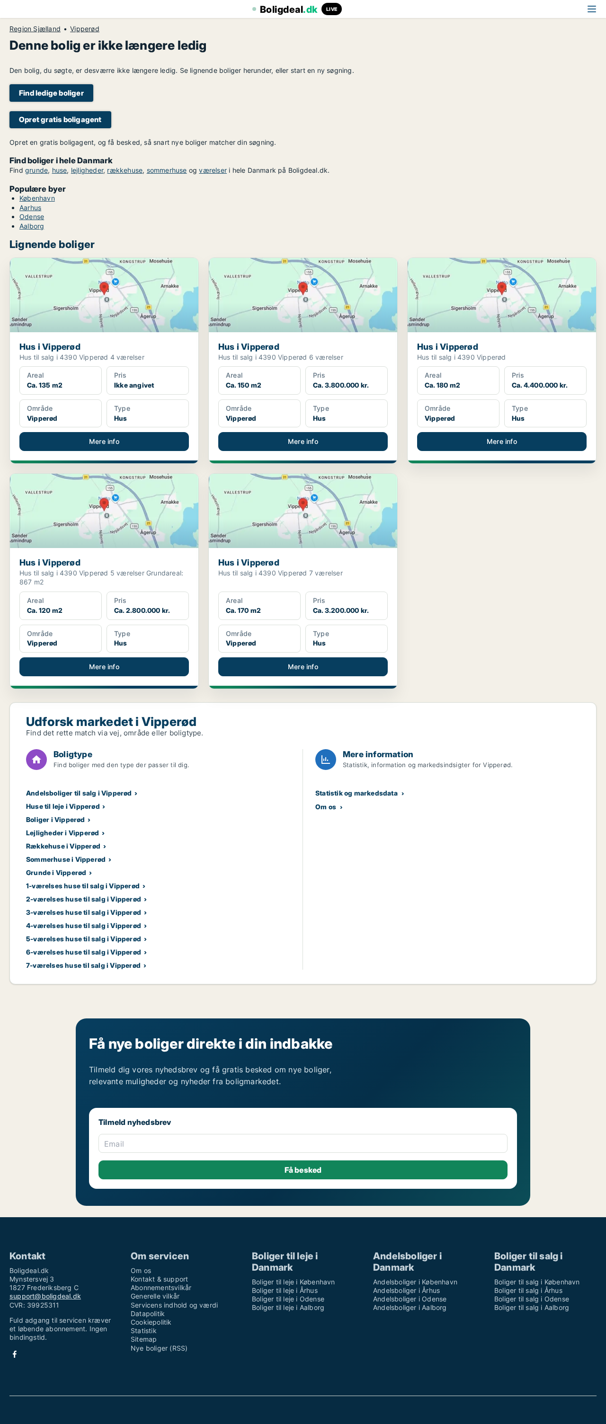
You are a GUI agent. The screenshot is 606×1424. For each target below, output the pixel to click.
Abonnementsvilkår (161, 1287)
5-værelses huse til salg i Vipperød (83, 939)
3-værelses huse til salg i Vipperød (83, 912)
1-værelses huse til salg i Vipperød (83, 886)
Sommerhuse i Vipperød (66, 859)
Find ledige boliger (51, 92)
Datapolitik (148, 1313)
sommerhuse (167, 170)
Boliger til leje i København (293, 1282)
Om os (325, 807)
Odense (31, 216)
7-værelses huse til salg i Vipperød (83, 965)
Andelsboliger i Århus (406, 1290)
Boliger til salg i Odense (531, 1299)
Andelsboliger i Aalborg (410, 1307)
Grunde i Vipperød (56, 872)
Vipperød (84, 29)
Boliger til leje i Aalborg (288, 1307)
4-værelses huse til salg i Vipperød (83, 925)
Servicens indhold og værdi (174, 1305)
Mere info (104, 441)
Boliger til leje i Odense (288, 1299)
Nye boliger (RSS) (159, 1348)
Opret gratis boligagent (60, 119)
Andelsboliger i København (415, 1282)
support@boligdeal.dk (45, 1296)
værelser (213, 170)
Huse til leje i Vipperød (63, 806)
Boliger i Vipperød (55, 819)
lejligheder (87, 170)
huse (59, 170)
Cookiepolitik (151, 1322)
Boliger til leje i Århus (285, 1290)
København (37, 198)
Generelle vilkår (155, 1296)
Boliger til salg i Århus (528, 1290)
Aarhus (30, 207)
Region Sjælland (35, 29)
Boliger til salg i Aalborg (531, 1307)
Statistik (144, 1331)
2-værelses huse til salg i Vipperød (83, 899)
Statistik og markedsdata (356, 793)
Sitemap (144, 1339)
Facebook (14, 1354)
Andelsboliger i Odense (409, 1299)
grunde (36, 170)
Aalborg (31, 226)
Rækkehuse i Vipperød (63, 846)
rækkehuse (125, 170)
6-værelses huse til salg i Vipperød (83, 952)
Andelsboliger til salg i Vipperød (79, 793)
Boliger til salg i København (537, 1282)
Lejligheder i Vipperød (62, 833)
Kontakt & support (159, 1279)
